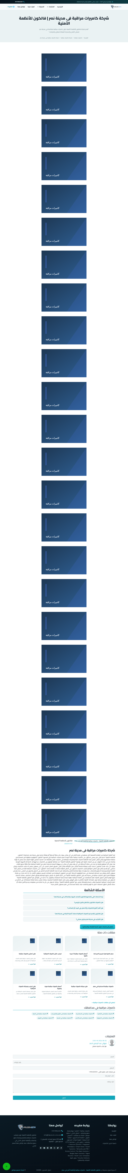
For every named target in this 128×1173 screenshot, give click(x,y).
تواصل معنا (21, 6)
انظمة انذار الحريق (78, 1137)
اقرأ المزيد (110, 964)
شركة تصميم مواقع (18, 1170)
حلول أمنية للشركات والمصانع (80, 1159)
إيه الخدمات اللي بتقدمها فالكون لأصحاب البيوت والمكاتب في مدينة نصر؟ (78, 897)
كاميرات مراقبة (78, 38)
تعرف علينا (31, 6)
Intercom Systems (75, 1144)
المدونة (41, 7)
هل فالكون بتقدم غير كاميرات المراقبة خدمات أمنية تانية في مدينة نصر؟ (79, 913)
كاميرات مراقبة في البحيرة (64, 1018)
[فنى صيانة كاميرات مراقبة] (77, 976)
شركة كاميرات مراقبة (66, 38)
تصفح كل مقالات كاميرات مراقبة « (103, 1002)
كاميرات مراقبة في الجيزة (40, 1014)
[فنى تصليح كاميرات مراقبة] (25, 943)
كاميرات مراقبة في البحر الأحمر (84, 1018)
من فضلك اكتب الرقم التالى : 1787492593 (102, 1072)
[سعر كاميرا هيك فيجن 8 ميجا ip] (103, 943)
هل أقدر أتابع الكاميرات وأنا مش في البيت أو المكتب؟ (85, 908)
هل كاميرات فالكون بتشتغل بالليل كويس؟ (88, 902)
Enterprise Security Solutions (84, 1156)
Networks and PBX (83, 1148)
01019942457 (19, 2)
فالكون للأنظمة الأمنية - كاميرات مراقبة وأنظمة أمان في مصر (81, 1170)
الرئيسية (86, 38)
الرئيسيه (60, 6)
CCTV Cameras (70, 1142)
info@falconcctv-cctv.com (52, 1135)
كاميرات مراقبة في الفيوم (45, 1018)
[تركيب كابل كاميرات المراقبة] (51, 943)
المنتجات (51, 7)
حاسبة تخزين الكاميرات (109, 1143)
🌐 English (11, 6)
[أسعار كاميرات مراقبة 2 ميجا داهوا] (77, 943)
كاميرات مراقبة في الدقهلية (105, 1018)
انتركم (77, 1130)
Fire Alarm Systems (82, 1151)
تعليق (64, 1097)
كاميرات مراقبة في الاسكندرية (84, 1014)
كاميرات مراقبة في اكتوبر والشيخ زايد (61, 1014)
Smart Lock (78, 1155)
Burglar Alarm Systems (77, 1153)
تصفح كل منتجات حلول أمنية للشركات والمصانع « (97, 926)
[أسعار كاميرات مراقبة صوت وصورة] (51, 976)
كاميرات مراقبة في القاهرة (105, 1014)
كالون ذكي (79, 1142)
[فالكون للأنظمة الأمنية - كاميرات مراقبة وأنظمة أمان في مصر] (116, 7)
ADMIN (38, 1170)
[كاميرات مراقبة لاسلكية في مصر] (103, 976)
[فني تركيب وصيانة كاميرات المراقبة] (25, 976)
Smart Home (80, 1146)
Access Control (70, 1151)
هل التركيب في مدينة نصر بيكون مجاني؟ (89, 919)
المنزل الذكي (75, 1133)
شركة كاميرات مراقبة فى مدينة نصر (49, 38)
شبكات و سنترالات (78, 1135)
